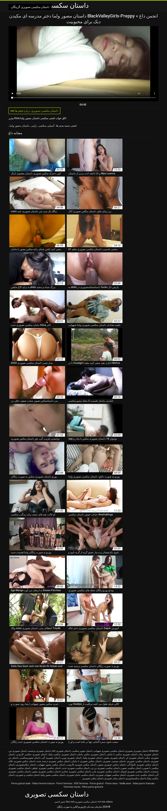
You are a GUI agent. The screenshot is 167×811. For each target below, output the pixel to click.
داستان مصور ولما (19, 125)
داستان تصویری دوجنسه (39, 751)
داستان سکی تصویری (115, 778)
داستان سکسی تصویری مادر (106, 771)
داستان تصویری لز (135, 757)
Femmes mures (72, 787)
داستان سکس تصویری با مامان (87, 761)
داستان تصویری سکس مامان (91, 754)
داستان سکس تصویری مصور (112, 764)
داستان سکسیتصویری (136, 778)
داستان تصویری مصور (114, 757)
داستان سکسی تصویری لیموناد (135, 771)
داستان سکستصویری (26, 764)
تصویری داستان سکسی (121, 751)
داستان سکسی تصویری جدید (76, 768)
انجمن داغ (148, 16)
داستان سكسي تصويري (138, 761)
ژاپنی (33, 125)
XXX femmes (81, 783)
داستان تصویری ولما (93, 757)
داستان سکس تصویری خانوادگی (143, 764)
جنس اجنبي (59, 801)
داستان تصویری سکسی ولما (62, 754)
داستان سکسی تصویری (86, 801)
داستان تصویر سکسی (82, 751)
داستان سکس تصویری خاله (22, 761)
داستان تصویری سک (149, 754)
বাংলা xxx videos (105, 801)
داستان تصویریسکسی (30, 757)
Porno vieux (112, 783)
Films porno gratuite (92, 787)
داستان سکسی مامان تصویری (81, 775)
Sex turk (70, 801)
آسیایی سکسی (46, 125)
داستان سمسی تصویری (114, 761)
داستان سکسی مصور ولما (53, 775)
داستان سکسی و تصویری (28, 775)
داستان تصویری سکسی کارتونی (31, 754)
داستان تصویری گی (51, 757)
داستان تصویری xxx (61, 751)
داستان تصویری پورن (72, 757)
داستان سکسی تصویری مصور (46, 771)
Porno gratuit (97, 783)
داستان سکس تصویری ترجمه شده (53, 761)
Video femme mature (43, 783)
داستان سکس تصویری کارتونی (82, 764)
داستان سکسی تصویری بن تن (105, 768)
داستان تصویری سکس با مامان (122, 754)
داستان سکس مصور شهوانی (51, 764)
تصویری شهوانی (101, 751)
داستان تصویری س (18, 751)
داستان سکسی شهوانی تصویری (111, 775)
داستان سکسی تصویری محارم (76, 771)
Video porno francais (143, 783)
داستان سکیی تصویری (93, 778)
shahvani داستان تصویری (146, 751)
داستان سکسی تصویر (131, 768)
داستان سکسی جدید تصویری (140, 775)
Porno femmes (64, 783)
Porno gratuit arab (20, 783)
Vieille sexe (125, 783)
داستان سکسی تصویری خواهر (46, 768)
